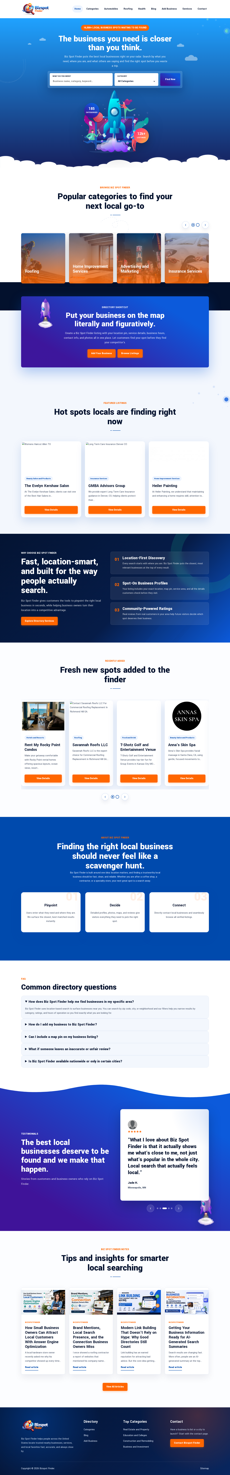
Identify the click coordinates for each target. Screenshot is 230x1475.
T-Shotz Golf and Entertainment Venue (42, 747)
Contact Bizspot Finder (187, 1443)
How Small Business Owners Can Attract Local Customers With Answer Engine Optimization (42, 1337)
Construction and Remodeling (138, 1441)
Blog (153, 9)
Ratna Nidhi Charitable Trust (133, 747)
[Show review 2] (160, 1208)
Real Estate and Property (136, 1429)
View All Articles (115, 1386)
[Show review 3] (163, 1208)
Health (142, 9)
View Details (51, 509)
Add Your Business (101, 353)
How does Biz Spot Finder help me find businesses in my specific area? (81, 1001)
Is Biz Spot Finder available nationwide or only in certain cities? (75, 1061)
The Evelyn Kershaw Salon (47, 485)
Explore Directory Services (39, 621)
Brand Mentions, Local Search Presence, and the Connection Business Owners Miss (90, 1337)
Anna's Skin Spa (86, 745)
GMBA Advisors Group (106, 485)
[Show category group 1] (193, 225)
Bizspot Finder (47, 1468)
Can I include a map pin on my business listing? (63, 1037)
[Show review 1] (157, 1208)
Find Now (170, 79)
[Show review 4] (167, 1208)
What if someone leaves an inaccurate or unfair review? (69, 1049)
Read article (31, 1367)
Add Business (169, 9)
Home (77, 9)
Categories (92, 9)
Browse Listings (130, 353)
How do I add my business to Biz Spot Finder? (63, 1024)
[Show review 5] (171, 1208)
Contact (202, 9)
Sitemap (204, 1468)
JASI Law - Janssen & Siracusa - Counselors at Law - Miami (186, 749)
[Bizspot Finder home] (35, 9)
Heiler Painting (164, 485)
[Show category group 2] (197, 225)
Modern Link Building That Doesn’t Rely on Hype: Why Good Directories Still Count (138, 1337)
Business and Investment (136, 1446)
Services (187, 9)
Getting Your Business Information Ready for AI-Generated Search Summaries (186, 1337)
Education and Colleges (135, 1435)
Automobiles (111, 9)
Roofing (128, 9)
